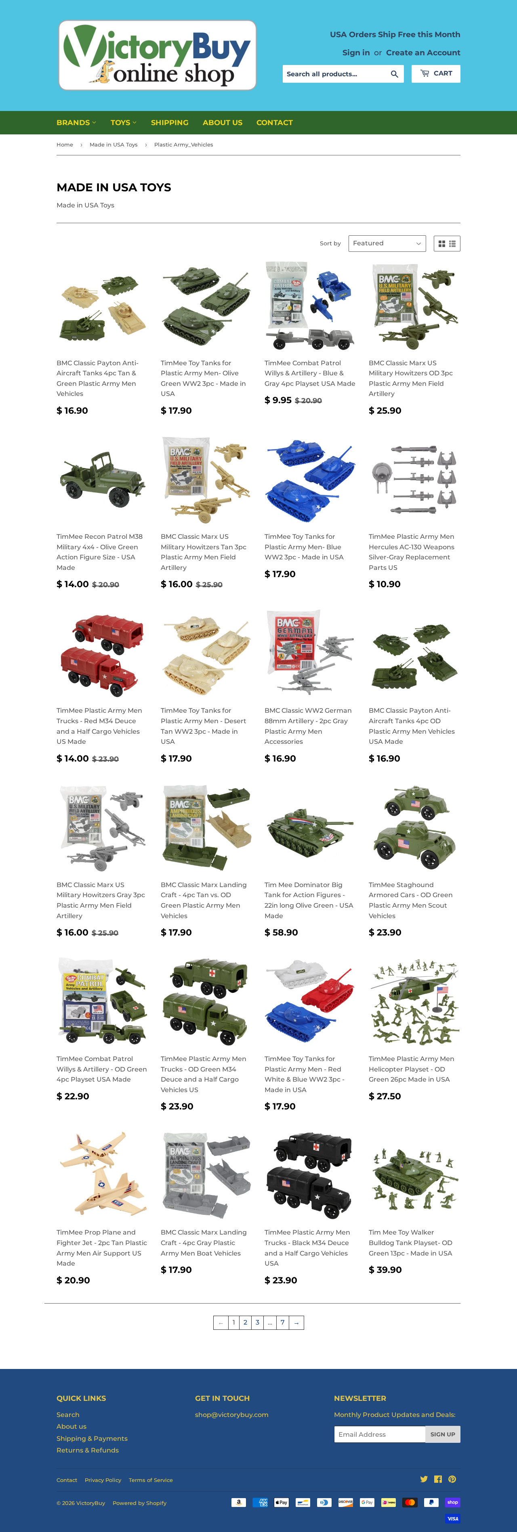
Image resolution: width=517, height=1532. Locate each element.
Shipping (170, 122)
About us (222, 122)
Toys (121, 122)
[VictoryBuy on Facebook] (438, 1480)
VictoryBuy (90, 1503)
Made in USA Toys (114, 144)
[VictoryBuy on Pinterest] (452, 1480)
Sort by (330, 243)
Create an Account (423, 52)
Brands (74, 122)
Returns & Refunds (88, 1450)
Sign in (356, 52)
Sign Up (443, 1434)
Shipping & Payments (92, 1438)
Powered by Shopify (139, 1503)
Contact (274, 122)
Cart (442, 73)
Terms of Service (151, 1480)
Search (68, 1415)
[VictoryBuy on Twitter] (424, 1480)
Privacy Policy (103, 1480)
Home (65, 144)
